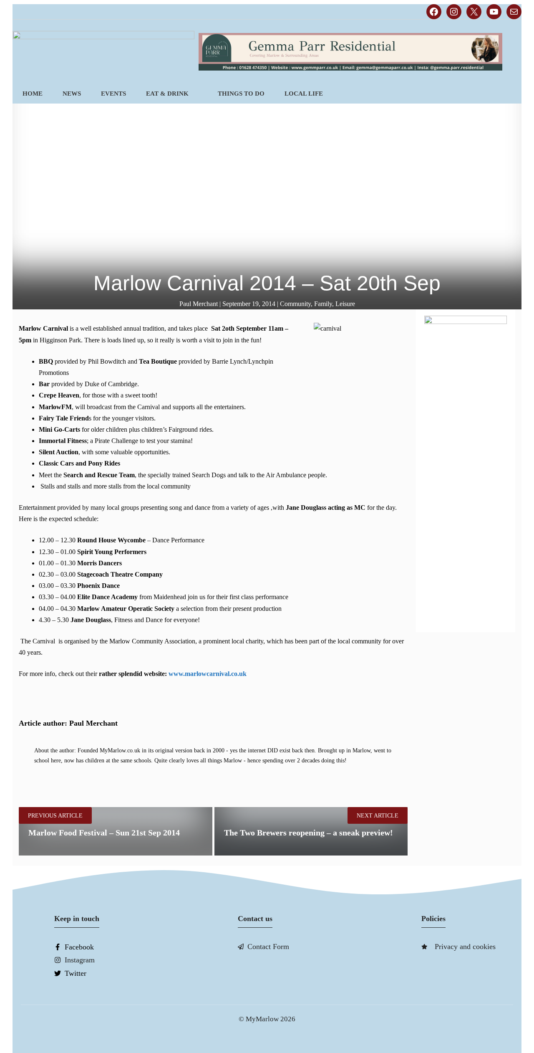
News (72, 93)
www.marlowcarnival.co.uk (208, 673)
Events (113, 93)
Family (323, 303)
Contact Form (268, 946)
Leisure (345, 303)
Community (295, 303)
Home (33, 93)
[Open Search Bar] (507, 94)
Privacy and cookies (465, 946)
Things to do (241, 93)
